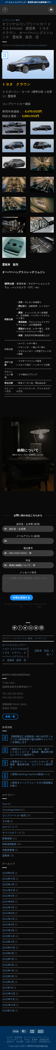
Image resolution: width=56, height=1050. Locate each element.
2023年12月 (8, 936)
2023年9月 (8, 953)
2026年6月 (8, 873)
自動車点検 (44, 1039)
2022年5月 (8, 964)
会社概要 (20, 1041)
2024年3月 (8, 924)
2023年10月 (8, 947)
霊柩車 (5, 855)
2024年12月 (8, 890)
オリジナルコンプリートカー (36, 1037)
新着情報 (7, 838)
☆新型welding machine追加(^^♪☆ (30, 774)
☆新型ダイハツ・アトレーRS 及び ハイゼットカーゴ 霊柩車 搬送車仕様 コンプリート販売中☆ (32, 752)
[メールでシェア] (30, 627)
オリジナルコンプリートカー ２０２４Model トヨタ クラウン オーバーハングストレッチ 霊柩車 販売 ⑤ (17, 653)
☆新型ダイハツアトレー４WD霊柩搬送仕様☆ (31, 784)
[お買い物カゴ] (51, 9)
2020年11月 (8, 999)
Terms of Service (30, 607)
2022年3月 (8, 976)
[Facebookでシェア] (19, 627)
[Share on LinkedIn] (41, 627)
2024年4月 (8, 919)
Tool (4, 804)
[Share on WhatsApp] (14, 627)
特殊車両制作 (9, 844)
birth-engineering (37, 45)
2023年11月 (8, 941)
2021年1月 (7, 987)
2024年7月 (8, 907)
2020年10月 (9, 1005)
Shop (27, 1039)
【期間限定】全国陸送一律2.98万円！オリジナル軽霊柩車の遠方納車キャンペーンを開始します (31, 739)
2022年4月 (8, 970)
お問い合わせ (31, 1041)
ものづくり (8, 826)
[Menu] (5, 9)
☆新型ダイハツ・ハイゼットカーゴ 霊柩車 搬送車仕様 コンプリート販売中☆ (31, 764)
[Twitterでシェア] (25, 627)
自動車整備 (8, 850)
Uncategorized (11, 809)
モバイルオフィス (11, 832)
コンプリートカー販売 (11, 20)
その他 (5, 821)
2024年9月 (8, 895)
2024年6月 (8, 913)
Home (10, 1037)
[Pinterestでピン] (36, 627)
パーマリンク (40, 638)
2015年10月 (8, 1010)
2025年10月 (8, 878)
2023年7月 (8, 959)
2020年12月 (8, 993)
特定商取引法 (44, 1041)
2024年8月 (8, 901)
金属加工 (10, 1041)
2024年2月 (8, 930)
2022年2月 (8, 982)
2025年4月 (8, 884)
